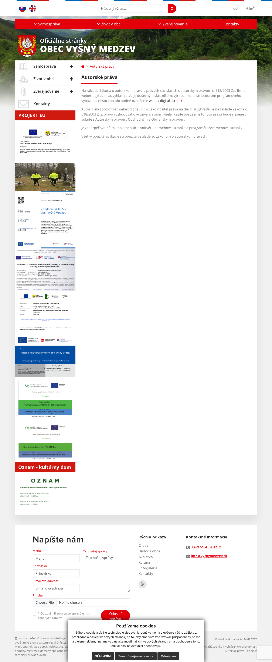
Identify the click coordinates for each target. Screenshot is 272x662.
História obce (149, 551)
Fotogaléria (148, 568)
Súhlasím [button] (103, 656)
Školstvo (146, 557)
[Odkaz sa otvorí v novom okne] (143, 584)
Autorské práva (102, 66)
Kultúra (144, 562)
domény (20, 651)
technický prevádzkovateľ (31, 655)
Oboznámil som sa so (64, 615)
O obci (144, 546)
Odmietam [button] (168, 656)
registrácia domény (39, 651)
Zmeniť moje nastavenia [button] (135, 656)
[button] (46, 24)
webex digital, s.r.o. (164, 100)
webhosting (56, 646)
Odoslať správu (115, 616)
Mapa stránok (24, 646)
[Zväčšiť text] (250, 8)
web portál (40, 646)
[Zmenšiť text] (237, 8)
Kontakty (231, 23)
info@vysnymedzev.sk (209, 556)
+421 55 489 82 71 (206, 547)
